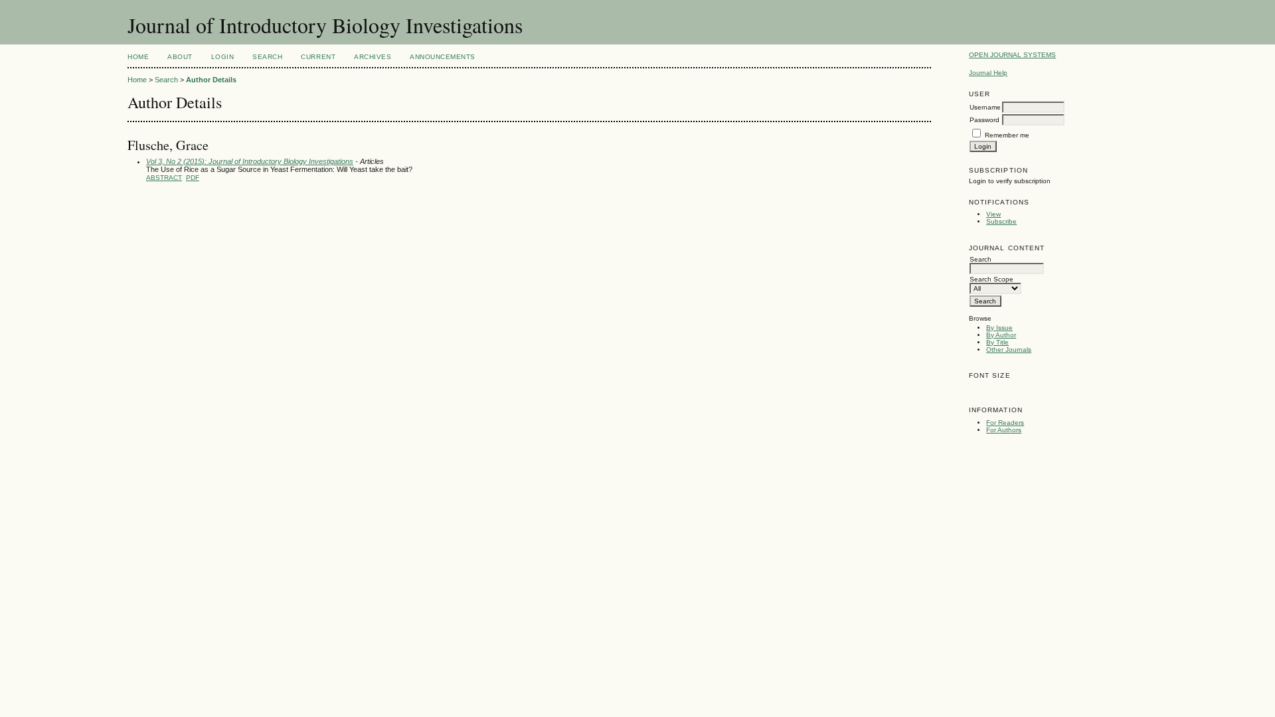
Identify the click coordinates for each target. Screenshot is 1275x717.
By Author (1001, 335)
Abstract (164, 177)
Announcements (442, 56)
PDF (192, 177)
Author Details (211, 80)
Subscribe (1001, 221)
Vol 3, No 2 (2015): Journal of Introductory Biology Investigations (249, 161)
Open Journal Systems (1012, 54)
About (180, 56)
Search (267, 56)
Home (138, 56)
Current (318, 56)
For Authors (1003, 430)
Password (984, 119)
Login (222, 56)
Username (985, 107)
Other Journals (1008, 349)
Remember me (1007, 135)
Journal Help (988, 72)
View (993, 214)
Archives (372, 56)
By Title (997, 342)
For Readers (1005, 422)
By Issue (999, 327)
